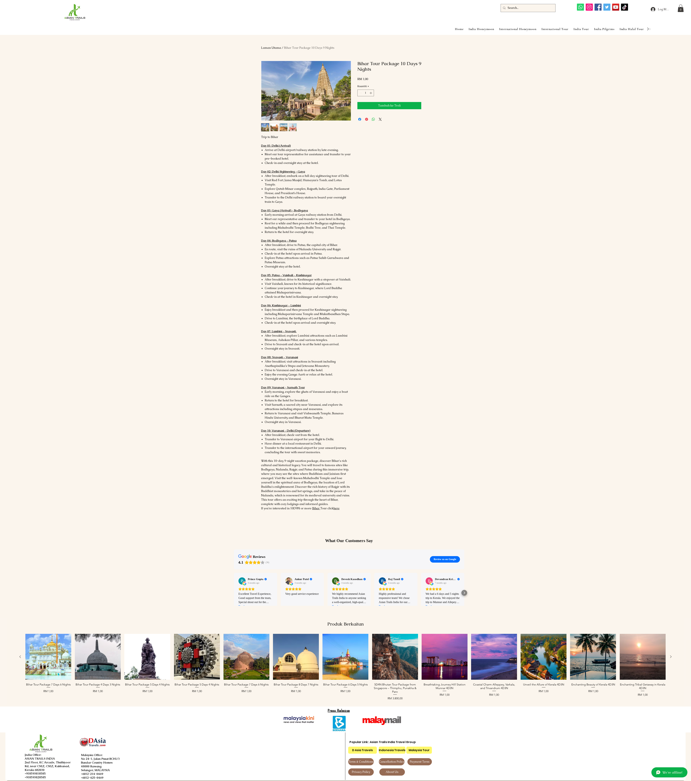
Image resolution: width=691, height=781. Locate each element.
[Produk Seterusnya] (671, 657)
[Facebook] (598, 7)
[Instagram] (589, 7)
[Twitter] (606, 7)
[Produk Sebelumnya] (20, 657)
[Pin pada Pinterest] (366, 119)
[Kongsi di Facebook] (360, 119)
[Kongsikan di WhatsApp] (373, 119)
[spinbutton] (365, 93)
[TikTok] (624, 7)
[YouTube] (615, 7)
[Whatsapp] (580, 7)
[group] (345, 667)
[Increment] (371, 93)
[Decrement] (360, 93)
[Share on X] (380, 119)
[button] (681, 8)
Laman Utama (271, 48)
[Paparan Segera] (48, 657)
